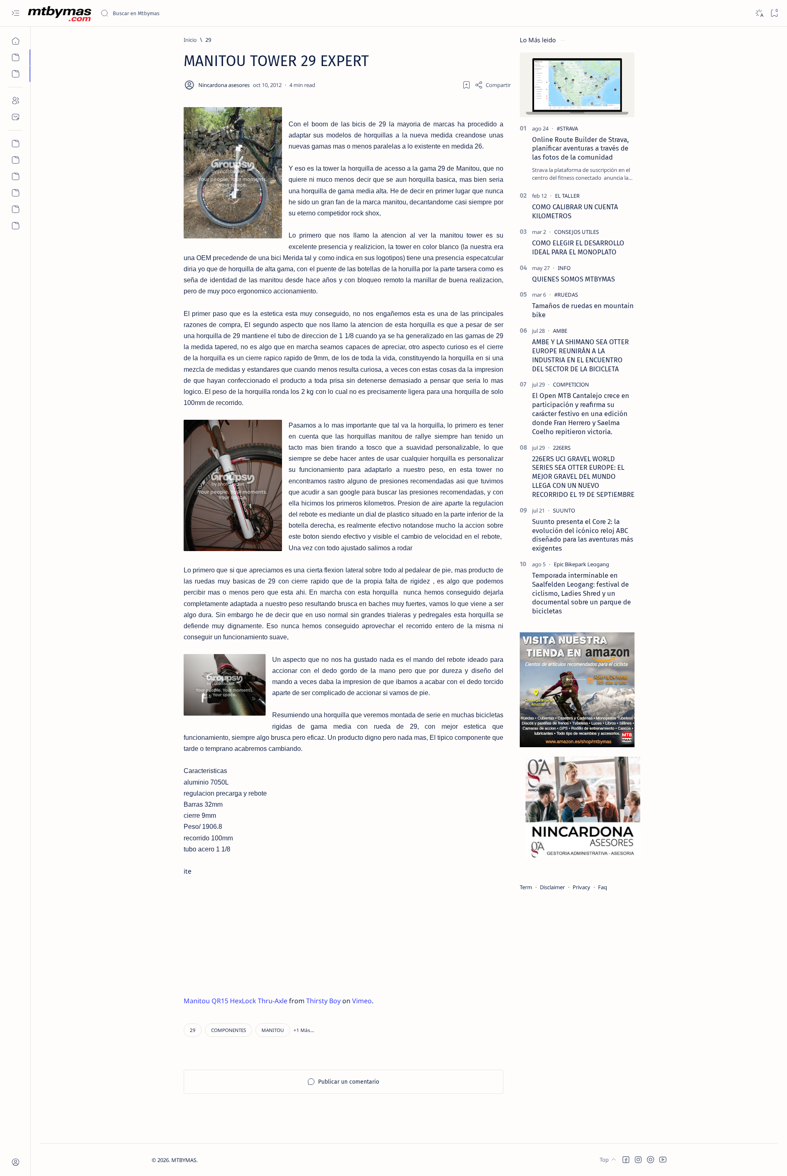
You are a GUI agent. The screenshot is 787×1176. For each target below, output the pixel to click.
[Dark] (759, 13)
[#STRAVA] (567, 128)
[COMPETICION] (571, 384)
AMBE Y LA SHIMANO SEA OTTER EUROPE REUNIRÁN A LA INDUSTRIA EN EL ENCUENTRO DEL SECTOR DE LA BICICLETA (580, 355)
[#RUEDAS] (566, 294)
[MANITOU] (272, 1030)
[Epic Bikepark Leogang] (581, 564)
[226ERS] (562, 447)
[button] (303, 1030)
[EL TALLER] (567, 195)
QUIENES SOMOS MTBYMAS (573, 279)
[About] (15, 100)
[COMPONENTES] (228, 1030)
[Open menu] (15, 13)
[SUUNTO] (564, 510)
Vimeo (362, 1000)
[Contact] (15, 117)
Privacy (581, 887)
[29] (193, 1030)
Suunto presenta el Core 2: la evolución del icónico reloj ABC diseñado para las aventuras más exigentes (582, 534)
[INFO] (564, 268)
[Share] (493, 85)
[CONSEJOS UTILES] (576, 232)
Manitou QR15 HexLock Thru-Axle (235, 1000)
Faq (602, 887)
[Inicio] (15, 41)
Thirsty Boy (323, 1000)
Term (526, 887)
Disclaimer (552, 887)
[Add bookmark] (466, 85)
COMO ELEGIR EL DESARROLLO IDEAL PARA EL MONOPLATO (578, 247)
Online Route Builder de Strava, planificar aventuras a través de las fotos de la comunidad (580, 148)
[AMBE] (560, 330)
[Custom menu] (15, 143)
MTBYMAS (183, 1160)
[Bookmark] (774, 13)
